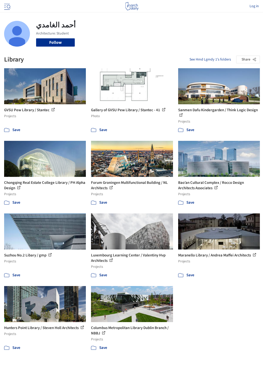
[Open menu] (6, 6)
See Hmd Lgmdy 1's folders (210, 59)
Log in (254, 6)
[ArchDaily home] (131, 6)
